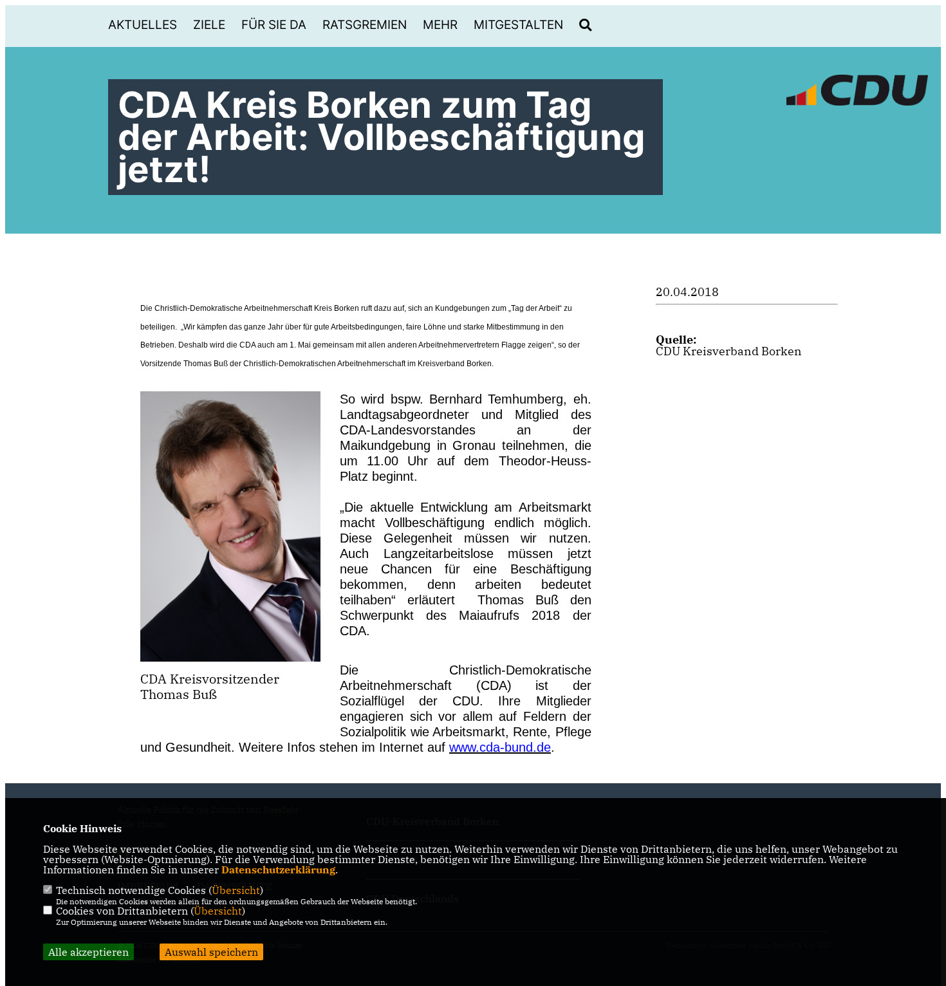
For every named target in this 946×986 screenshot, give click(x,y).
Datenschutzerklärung (278, 869)
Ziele (209, 25)
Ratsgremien (364, 25)
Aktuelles (142, 25)
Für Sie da (273, 25)
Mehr (440, 25)
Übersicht (236, 890)
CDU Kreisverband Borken (729, 351)
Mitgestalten (518, 25)
